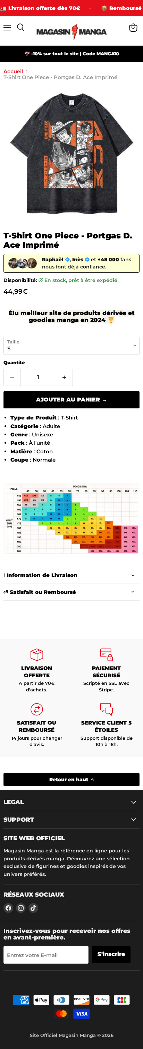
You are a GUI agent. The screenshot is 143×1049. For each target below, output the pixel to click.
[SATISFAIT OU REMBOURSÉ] (36, 725)
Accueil (13, 71)
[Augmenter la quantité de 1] (64, 377)
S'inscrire (111, 954)
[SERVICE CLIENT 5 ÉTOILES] (106, 725)
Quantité (14, 362)
